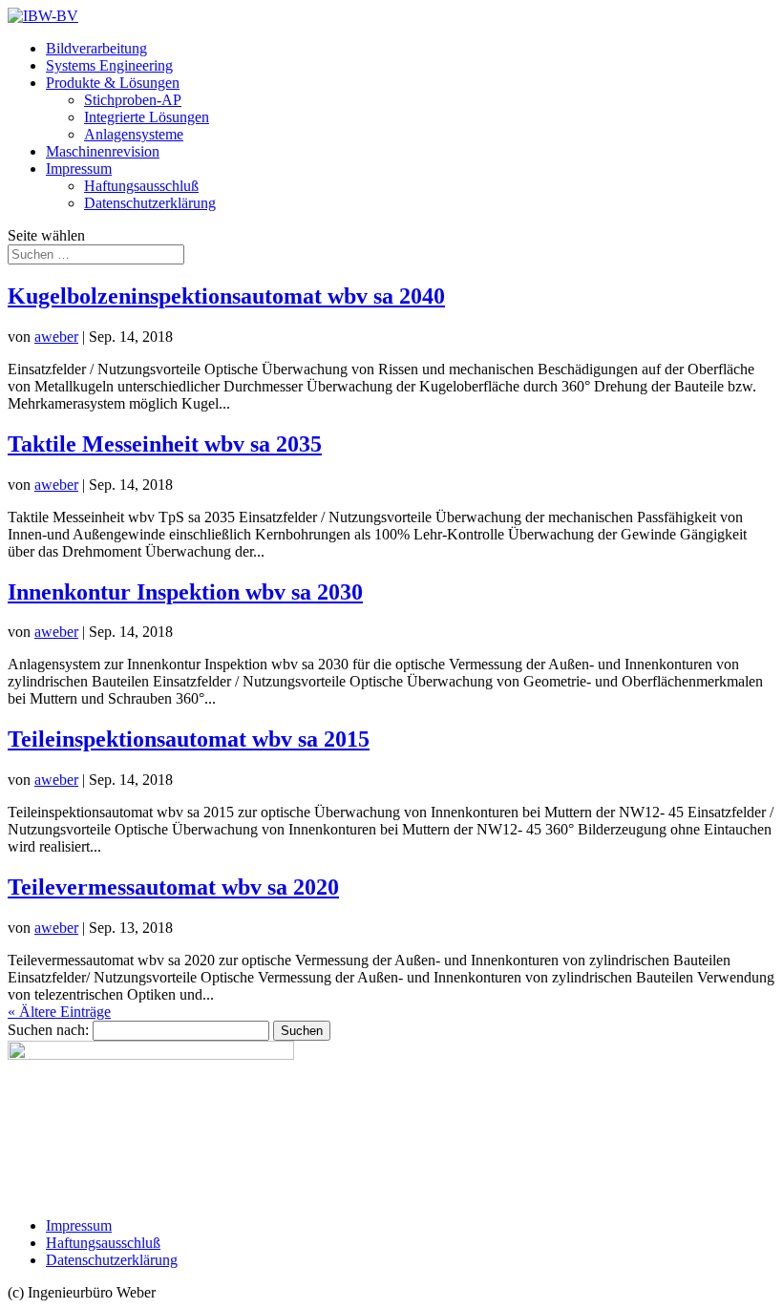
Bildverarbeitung (96, 48)
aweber (56, 336)
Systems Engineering (109, 65)
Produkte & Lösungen (113, 82)
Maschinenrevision (102, 151)
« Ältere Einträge (59, 1011)
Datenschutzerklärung (150, 203)
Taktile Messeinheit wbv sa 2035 (165, 444)
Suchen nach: (48, 1030)
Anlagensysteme (133, 134)
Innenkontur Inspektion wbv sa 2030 (185, 592)
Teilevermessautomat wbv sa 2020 (173, 887)
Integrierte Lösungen (146, 117)
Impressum (79, 168)
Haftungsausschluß (141, 186)
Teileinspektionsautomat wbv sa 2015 (189, 739)
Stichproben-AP (132, 100)
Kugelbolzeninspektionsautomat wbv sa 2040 (226, 296)
